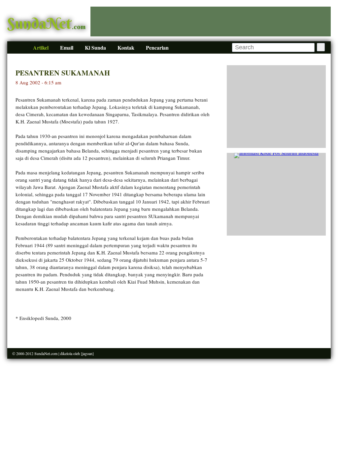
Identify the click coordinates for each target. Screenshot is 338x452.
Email (66, 47)
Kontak (126, 47)
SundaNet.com (45, 353)
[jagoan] (87, 353)
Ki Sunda (95, 47)
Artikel (41, 47)
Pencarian (157, 47)
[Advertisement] (210, 21)
